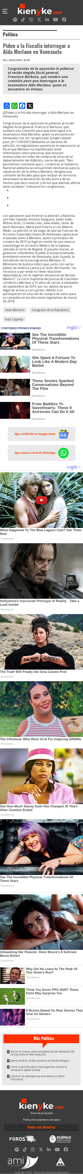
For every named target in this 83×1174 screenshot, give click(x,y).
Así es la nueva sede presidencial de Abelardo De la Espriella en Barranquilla (43, 1053)
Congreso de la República (50, 310)
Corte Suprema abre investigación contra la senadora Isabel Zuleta (39, 1068)
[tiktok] (23, 20)
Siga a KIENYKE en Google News (35, 434)
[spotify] (15, 20)
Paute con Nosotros (41, 1127)
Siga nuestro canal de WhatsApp (35, 453)
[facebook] (64, 20)
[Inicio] (40, 10)
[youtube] (55, 20)
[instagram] (31, 20)
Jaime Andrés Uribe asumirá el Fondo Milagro (40, 1060)
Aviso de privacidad (41, 1113)
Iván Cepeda (14, 319)
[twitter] (39, 20)
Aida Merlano (15, 310)
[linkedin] (47, 20)
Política (10, 35)
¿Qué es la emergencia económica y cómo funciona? (37, 1077)
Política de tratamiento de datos (41, 1119)
